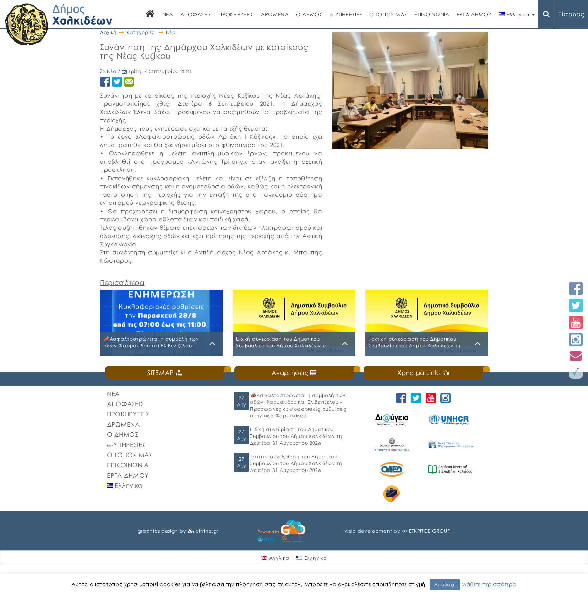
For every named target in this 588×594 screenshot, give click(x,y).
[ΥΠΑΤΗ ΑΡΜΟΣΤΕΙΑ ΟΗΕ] (451, 420)
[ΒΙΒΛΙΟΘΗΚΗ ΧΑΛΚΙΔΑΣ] (451, 469)
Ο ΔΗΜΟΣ (309, 14)
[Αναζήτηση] (546, 14)
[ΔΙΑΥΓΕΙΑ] (393, 420)
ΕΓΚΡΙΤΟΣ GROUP (430, 531)
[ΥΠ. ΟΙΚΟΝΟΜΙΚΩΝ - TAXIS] (451, 444)
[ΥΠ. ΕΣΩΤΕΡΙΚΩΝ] (393, 444)
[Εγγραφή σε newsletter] (575, 356)
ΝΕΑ (167, 14)
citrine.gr (207, 531)
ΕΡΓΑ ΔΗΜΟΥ (474, 14)
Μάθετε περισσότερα (489, 584)
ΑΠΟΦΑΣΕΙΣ (195, 14)
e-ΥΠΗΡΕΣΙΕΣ (346, 14)
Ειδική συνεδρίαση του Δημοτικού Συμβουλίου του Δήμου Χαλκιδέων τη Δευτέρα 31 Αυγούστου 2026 (296, 436)
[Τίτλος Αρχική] (150, 14)
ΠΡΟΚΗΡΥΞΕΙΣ (236, 14)
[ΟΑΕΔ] (393, 469)
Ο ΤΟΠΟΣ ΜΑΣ (388, 14)
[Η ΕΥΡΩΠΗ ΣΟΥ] (393, 494)
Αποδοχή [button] (445, 584)
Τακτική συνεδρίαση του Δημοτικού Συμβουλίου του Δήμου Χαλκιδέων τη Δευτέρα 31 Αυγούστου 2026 (296, 463)
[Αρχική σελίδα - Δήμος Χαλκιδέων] (58, 24)
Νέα (171, 32)
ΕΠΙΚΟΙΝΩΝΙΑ (432, 14)
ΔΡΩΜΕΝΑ (275, 14)
